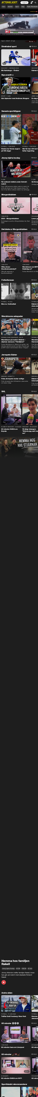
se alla (34, 46)
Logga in (24, 2)
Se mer (31, 41)
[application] (19, 20)
